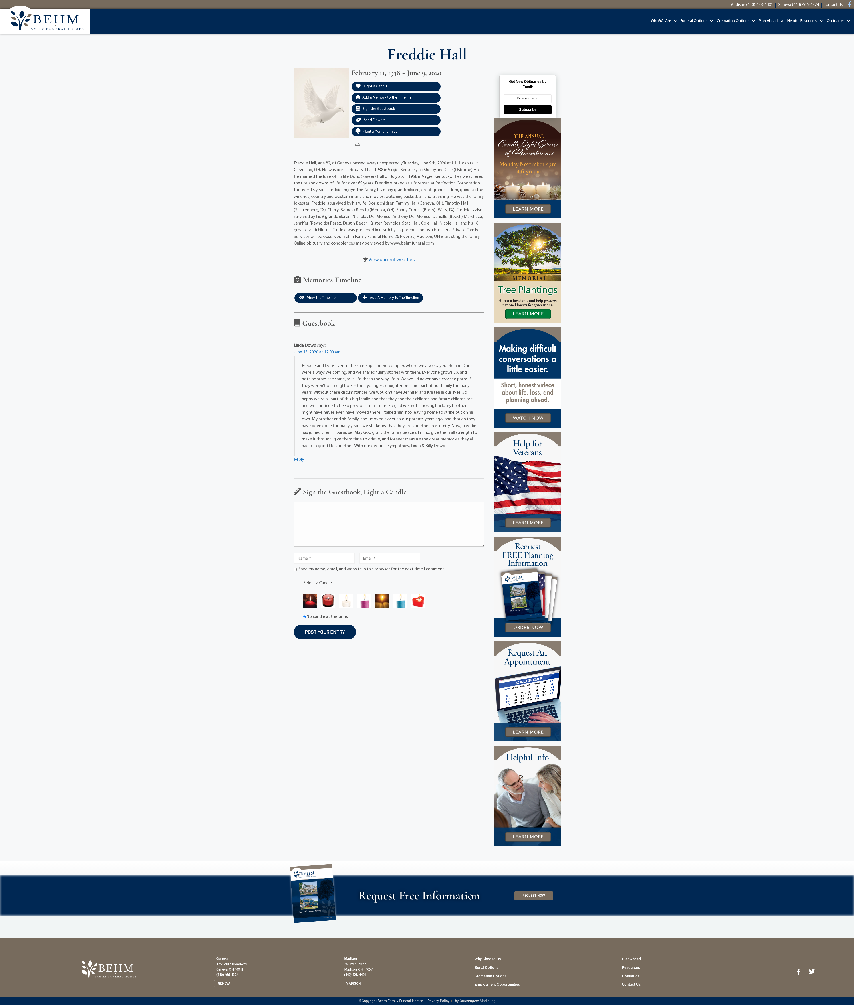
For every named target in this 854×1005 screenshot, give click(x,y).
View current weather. (391, 259)
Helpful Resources (802, 21)
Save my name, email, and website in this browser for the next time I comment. (371, 569)
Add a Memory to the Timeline (386, 97)
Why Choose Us (488, 959)
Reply (299, 459)
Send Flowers (374, 120)
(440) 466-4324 (227, 975)
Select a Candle (317, 583)
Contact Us (631, 984)
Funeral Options (694, 21)
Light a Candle (375, 86)
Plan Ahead (768, 21)
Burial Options (486, 967)
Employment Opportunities (497, 984)
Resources (631, 967)
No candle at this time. (327, 616)
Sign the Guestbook (378, 109)
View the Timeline (321, 298)
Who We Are (661, 21)
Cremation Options (733, 21)
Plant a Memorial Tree (380, 131)
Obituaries (835, 21)
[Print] (357, 145)
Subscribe (527, 109)
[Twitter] (812, 972)
